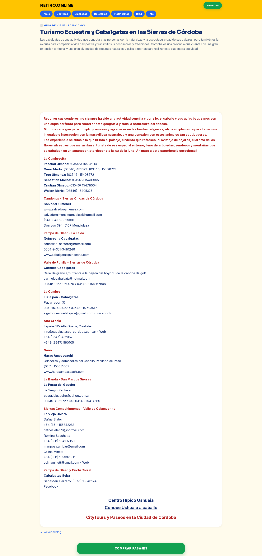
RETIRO (56, 5)
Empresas (81, 13)
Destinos (62, 13)
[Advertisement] (131, 81)
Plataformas (121, 13)
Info (151, 13)
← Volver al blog (50, 532)
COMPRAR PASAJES (131, 548)
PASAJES (213, 5)
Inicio (46, 13)
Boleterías (100, 13)
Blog (139, 13)
